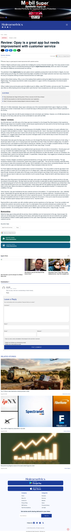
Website (39, 331)
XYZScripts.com (42, 531)
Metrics (5, 34)
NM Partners (24, 505)
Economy (44, 498)
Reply (7, 293)
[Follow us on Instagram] (7, 27)
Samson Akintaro (5, 55)
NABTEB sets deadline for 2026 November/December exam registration (21, 99)
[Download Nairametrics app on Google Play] (35, 483)
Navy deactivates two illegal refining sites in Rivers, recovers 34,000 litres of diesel (24, 97)
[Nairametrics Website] (12, 24)
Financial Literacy (45, 505)
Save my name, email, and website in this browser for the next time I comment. (22, 338)
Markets (43, 500)
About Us (24, 498)
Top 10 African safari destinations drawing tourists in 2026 (15, 391)
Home (2, 34)
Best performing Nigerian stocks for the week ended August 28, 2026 (17, 465)
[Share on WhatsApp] (15, 50)
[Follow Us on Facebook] (34, 523)
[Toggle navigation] (67, 24)
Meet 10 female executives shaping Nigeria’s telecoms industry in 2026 (21, 101)
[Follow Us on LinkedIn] (37, 523)
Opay (17, 227)
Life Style (44, 507)
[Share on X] (2, 50)
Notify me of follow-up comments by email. (15, 342)
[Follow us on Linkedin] (5, 27)
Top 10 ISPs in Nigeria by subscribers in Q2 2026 (13, 428)
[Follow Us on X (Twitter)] (43, 523)
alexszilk (8, 287)
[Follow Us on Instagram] (40, 523)
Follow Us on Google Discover (64, 56)
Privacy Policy (25, 503)
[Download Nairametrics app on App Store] (35, 488)
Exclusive (44, 495)
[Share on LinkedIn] (11, 50)
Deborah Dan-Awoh (66, 394)
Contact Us (24, 500)
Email (6, 331)
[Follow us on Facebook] (2, 27)
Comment (7, 305)
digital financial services (7, 227)
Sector (43, 503)
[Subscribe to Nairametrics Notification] (68, 529)
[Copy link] (18, 50)
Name (6, 324)
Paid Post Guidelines (26, 507)
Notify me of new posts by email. (13, 344)
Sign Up (47, 515)
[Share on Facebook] (6, 50)
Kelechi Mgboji (67, 468)
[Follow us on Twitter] (10, 27)
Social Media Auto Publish (30, 531)
